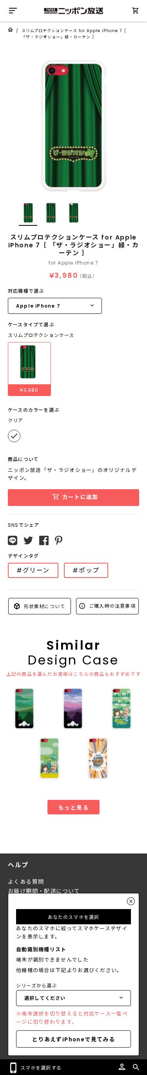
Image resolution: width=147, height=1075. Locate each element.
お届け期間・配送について (44, 891)
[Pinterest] (58, 540)
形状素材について (43, 606)
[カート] (135, 12)
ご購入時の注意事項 (111, 605)
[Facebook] (44, 540)
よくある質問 (26, 882)
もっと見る (73, 807)
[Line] (12, 540)
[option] (73, 126)
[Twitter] (28, 540)
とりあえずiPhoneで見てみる (73, 1039)
